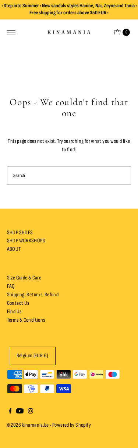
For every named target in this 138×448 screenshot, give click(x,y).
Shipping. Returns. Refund (33, 294)
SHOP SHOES (20, 232)
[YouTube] (20, 412)
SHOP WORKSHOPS (26, 240)
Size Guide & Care (24, 277)
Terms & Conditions (26, 320)
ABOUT (14, 249)
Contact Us (18, 303)
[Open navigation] (11, 32)
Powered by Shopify (71, 425)
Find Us (14, 311)
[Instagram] (30, 412)
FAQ (11, 286)
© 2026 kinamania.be (28, 425)
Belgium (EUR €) (32, 355)
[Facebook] (10, 412)
